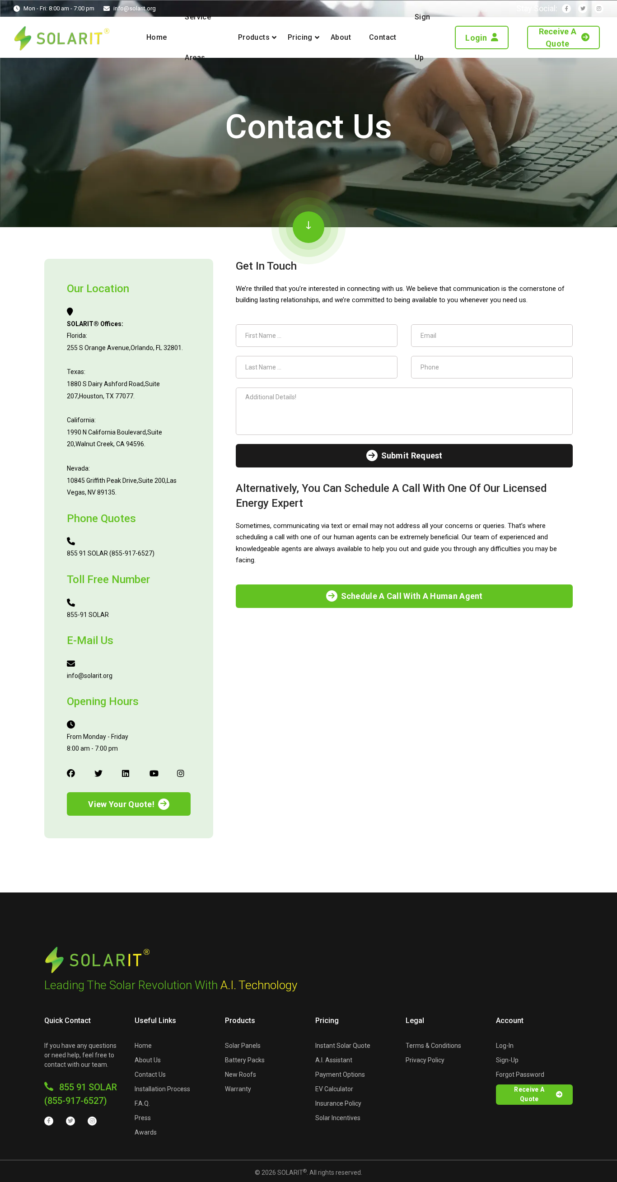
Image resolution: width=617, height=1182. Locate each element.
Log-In (505, 1045)
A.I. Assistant (333, 1060)
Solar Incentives (337, 1117)
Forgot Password (520, 1074)
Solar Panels (243, 1045)
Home (156, 37)
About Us (148, 1060)
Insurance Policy (338, 1103)
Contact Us (150, 1074)
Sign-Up (507, 1060)
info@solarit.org (134, 8)
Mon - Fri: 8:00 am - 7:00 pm (58, 8)
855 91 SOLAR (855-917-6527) (80, 1094)
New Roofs (240, 1074)
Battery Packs (245, 1060)
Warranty (238, 1089)
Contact (383, 37)
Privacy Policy (425, 1060)
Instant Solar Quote (342, 1045)
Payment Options (340, 1074)
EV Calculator (334, 1089)
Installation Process (162, 1089)
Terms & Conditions (433, 1045)
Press (143, 1117)
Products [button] (254, 37)
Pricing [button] (300, 37)
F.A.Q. (142, 1103)
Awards (146, 1132)
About (341, 37)
